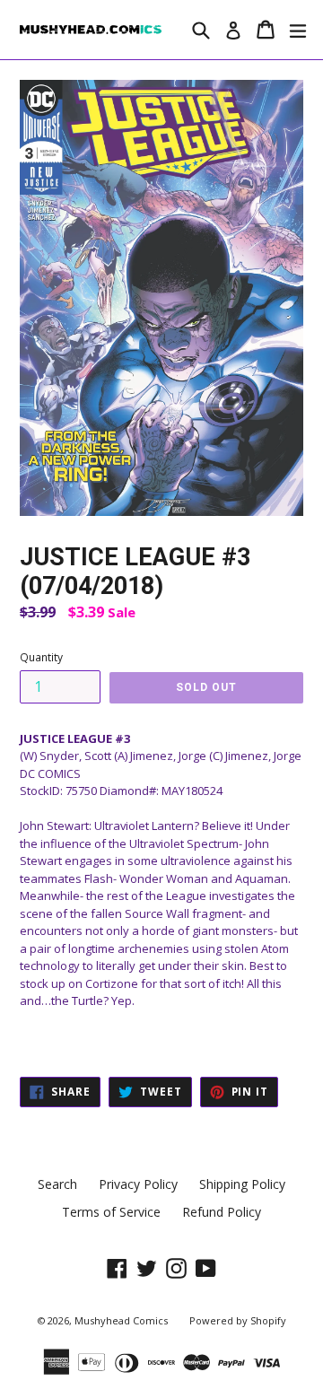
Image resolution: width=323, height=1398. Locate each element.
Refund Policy (221, 1211)
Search (57, 1184)
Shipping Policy (242, 1184)
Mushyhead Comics (121, 1320)
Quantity (41, 657)
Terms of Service (111, 1211)
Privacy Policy (138, 1184)
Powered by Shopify (237, 1320)
